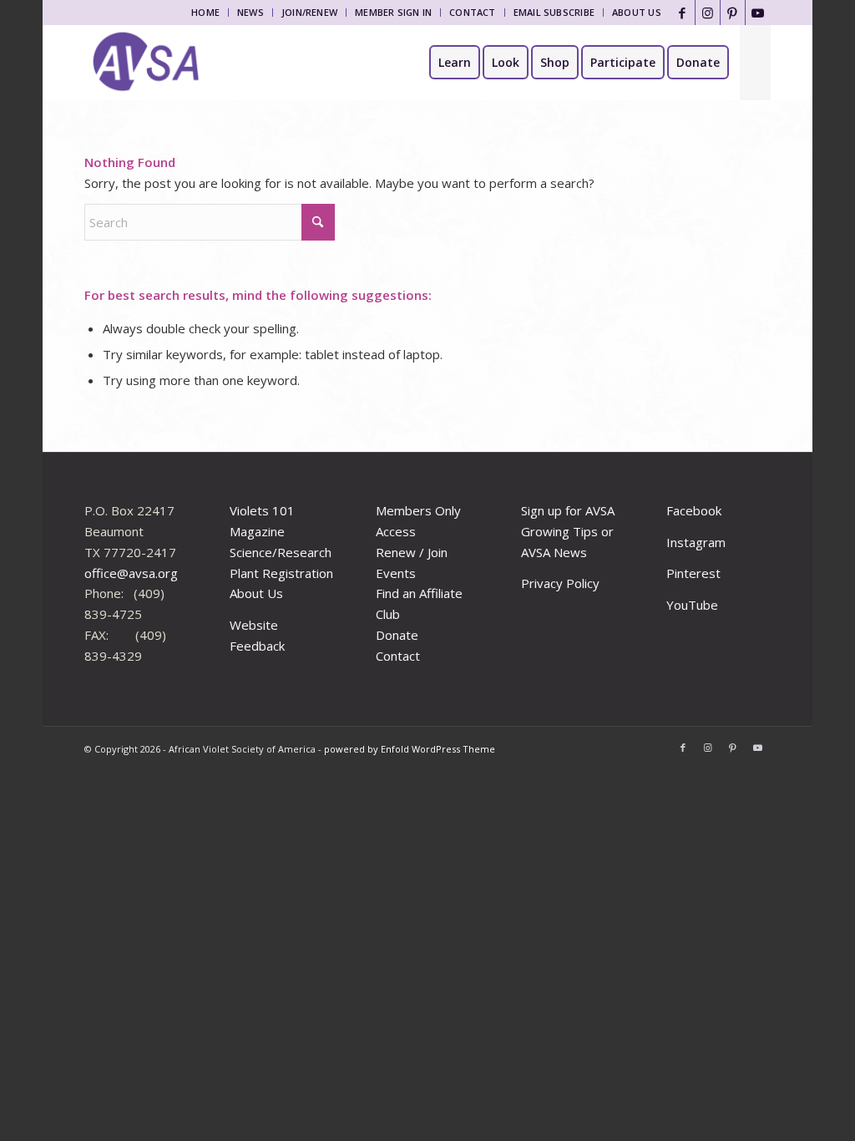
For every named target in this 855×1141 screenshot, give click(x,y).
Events (396, 573)
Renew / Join (412, 552)
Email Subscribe (554, 12)
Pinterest (693, 573)
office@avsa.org (131, 573)
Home (205, 12)
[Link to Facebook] (682, 12)
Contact (472, 12)
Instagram (696, 542)
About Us (636, 12)
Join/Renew (309, 12)
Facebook (693, 510)
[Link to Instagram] (708, 12)
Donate (397, 634)
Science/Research (280, 552)
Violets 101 (262, 510)
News (250, 12)
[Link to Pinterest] (733, 12)
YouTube (692, 604)
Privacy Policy (560, 583)
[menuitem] (206, 12)
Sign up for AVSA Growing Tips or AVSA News (568, 531)
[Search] (755, 62)
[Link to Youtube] (758, 12)
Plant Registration (281, 573)
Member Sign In (393, 12)
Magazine (257, 531)
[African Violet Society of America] (146, 62)
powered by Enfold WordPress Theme (409, 749)
